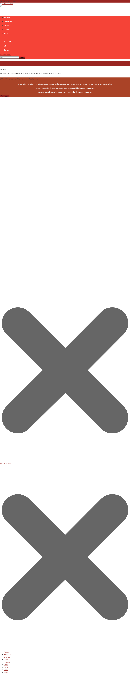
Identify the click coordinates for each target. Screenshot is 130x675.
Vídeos (6, 38)
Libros (6, 46)
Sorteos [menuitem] (6, 672)
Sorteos (7, 50)
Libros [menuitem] (6, 670)
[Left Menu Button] (65, 648)
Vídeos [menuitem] (6, 665)
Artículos (7, 34)
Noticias (7, 17)
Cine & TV (7, 42)
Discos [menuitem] (6, 660)
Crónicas (7, 26)
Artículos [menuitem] (7, 662)
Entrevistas (8, 21)
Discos (6, 30)
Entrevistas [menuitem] (7, 654)
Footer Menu (4, 96)
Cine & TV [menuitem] (7, 667)
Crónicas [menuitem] (7, 657)
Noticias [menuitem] (6, 652)
